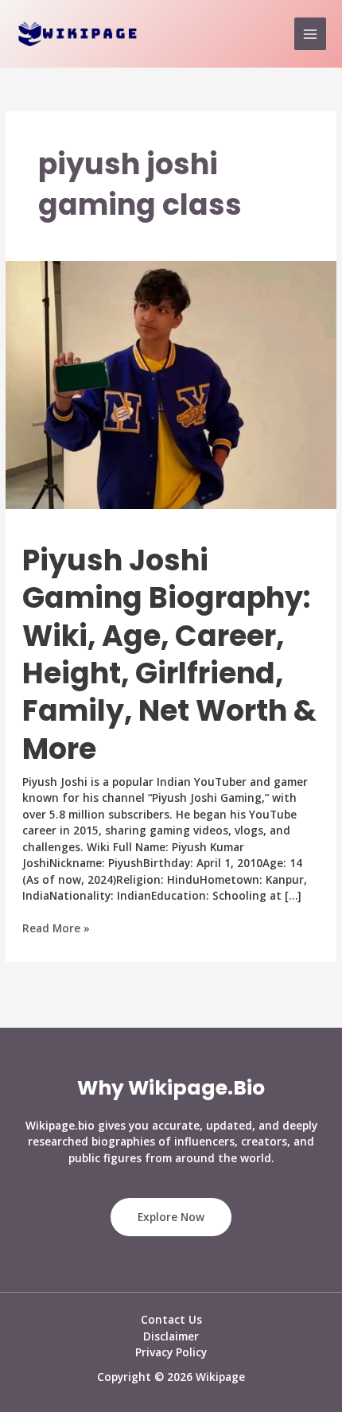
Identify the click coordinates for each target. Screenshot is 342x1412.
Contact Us (171, 1319)
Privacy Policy (171, 1351)
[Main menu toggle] (310, 34)
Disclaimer (171, 1336)
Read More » (56, 928)
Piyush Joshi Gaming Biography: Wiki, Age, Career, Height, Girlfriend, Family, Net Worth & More (169, 654)
